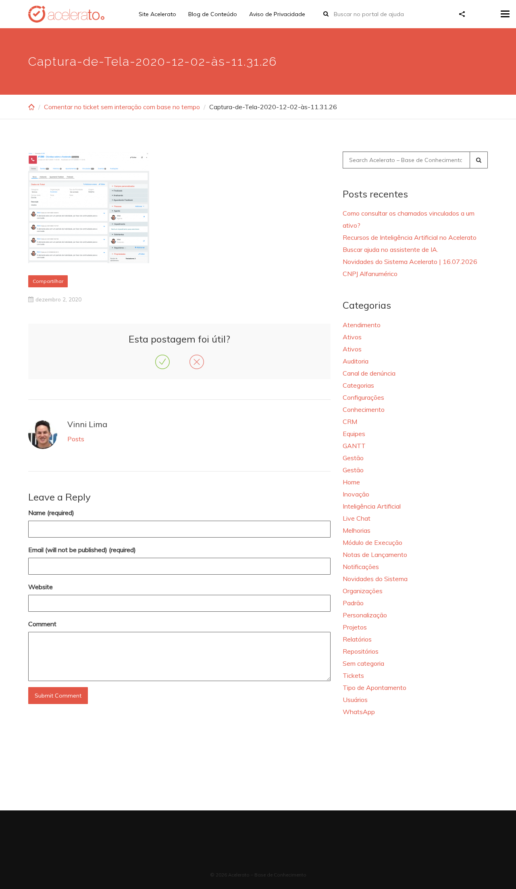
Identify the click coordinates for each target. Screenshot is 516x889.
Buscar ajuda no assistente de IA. (390, 249)
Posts (75, 439)
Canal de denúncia (369, 373)
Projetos (355, 627)
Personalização (365, 615)
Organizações (363, 591)
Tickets (353, 675)
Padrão (353, 603)
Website (40, 587)
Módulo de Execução (372, 542)
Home (351, 482)
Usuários (355, 700)
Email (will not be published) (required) (82, 550)
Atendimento (362, 325)
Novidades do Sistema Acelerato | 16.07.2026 (410, 262)
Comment (42, 624)
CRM (350, 421)
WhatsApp (359, 712)
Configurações (363, 397)
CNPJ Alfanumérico (370, 274)
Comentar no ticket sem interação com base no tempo (122, 107)
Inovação (356, 494)
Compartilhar (48, 281)
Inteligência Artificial (372, 506)
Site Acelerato (157, 14)
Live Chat (356, 518)
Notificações (361, 567)
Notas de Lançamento (375, 554)
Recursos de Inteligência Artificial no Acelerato (409, 237)
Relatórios (357, 639)
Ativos (352, 337)
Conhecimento (364, 409)
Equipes (354, 434)
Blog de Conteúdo (212, 14)
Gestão (353, 458)
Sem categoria (363, 663)
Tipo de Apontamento (374, 687)
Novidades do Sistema (375, 579)
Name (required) (51, 513)
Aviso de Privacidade (277, 14)
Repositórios (361, 651)
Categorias (358, 385)
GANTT (354, 446)
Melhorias (356, 530)
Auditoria (355, 361)
